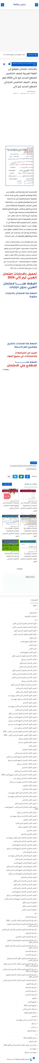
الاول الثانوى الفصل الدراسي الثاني (24, 634)
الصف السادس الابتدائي (28, 877)
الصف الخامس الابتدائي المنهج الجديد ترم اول (21, 848)
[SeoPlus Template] (31, 1059)
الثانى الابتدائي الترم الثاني (27, 667)
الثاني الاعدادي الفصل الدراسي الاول (24, 674)
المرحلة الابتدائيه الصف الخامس (25, 937)
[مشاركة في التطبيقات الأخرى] (9, 476)
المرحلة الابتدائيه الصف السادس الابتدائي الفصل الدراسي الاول (21, 947)
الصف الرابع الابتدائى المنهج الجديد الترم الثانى (21, 870)
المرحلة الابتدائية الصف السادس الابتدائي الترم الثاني (19, 929)
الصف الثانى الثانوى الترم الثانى (25, 823)
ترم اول (33, 1023)
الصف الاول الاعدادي (29, 703)
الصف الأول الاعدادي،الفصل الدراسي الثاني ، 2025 (19, 731)
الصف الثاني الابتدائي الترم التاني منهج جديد (22, 796)
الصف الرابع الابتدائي (29, 852)
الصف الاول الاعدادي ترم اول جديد (25, 728)
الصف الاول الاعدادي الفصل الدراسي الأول (22, 713)
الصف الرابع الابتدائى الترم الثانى (25, 859)
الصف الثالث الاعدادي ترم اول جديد (24, 778)
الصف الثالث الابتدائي (29, 749)
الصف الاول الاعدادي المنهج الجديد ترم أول (22, 717)
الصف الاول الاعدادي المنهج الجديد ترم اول (22, 721)
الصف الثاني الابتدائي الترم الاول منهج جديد (22, 793)
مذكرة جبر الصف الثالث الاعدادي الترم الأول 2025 (20, 1045)
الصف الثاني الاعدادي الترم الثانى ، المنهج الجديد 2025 (21, 808)
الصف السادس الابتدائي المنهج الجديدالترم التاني (20, 899)
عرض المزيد (7, 484)
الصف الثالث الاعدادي (29, 767)
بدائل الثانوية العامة (30, 1013)
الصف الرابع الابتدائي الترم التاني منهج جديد (22, 856)
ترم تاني (33, 1027)
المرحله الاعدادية (30, 991)
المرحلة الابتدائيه (31, 933)
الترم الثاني (32, 649)
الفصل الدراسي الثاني (29, 910)
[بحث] (2, 4)
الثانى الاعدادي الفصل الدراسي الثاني (24, 677)
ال (35, 620)
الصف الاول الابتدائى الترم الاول (26, 692)
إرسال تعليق (30, 577)
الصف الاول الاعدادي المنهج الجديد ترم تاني (22, 724)
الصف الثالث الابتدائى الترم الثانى (25, 753)
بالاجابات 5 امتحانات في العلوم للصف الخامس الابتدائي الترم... (11, 505)
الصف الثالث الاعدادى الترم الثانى (25, 771)
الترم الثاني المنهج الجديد (28, 652)
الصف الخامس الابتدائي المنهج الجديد (24, 845)
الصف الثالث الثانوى (29, 785)
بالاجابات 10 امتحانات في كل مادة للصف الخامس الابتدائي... (11, 556)
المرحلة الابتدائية (31, 469)
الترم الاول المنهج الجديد (28, 641)
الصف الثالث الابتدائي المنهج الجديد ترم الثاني (21, 757)
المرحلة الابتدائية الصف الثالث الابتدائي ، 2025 (21, 920)
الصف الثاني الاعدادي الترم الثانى (25, 803)
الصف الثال (32, 746)
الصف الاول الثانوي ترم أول (27, 739)
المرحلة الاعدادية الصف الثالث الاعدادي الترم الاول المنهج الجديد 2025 (20, 965)
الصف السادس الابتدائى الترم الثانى (24, 888)
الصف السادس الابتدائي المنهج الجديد (24, 892)
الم (35, 913)
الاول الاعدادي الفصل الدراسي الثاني (24, 627)
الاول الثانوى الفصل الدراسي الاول (25, 631)
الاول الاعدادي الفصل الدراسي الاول (24, 623)
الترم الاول (32, 638)
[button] (27, 476)
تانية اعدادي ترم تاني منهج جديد (26, 1020)
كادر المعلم (32, 1041)
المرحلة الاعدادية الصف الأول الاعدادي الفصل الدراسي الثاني (22, 959)
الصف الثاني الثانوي (29, 820)
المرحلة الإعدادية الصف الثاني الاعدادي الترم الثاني (19, 980)
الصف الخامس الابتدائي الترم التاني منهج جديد (24, 64)
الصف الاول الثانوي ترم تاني (27, 742)
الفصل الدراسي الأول (29, 902)
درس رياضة (19, 4)
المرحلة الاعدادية (30, 955)
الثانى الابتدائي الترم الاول (28, 663)
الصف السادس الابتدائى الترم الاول (25, 884)
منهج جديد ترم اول (30, 1052)
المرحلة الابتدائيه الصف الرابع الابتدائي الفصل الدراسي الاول (22, 941)
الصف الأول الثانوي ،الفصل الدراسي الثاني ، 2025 (20, 735)
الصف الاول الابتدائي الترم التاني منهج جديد (22, 695)
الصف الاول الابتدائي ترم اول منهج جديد (23, 699)
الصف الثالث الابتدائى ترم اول (26, 764)
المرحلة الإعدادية (30, 951)
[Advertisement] (19, 31)
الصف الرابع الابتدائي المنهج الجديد (25, 863)
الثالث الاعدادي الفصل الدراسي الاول (24, 656)
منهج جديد (33, 1049)
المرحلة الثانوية (31, 984)
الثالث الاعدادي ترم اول (28, 659)
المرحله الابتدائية (31, 987)
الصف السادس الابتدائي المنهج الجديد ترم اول (21, 895)
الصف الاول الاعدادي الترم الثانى (25, 710)
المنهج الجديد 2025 (30, 1005)
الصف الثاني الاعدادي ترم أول (26, 812)
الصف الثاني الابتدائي (29, 789)
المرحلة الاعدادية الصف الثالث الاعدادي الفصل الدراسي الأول (22, 976)
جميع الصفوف (31, 1031)
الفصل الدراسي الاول (29, 906)
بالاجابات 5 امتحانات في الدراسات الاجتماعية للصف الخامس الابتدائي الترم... (28, 507)
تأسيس (34, 1016)
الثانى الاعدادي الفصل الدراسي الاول (24, 670)
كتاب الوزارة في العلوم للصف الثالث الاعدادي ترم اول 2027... (13, 55)
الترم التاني (32, 645)
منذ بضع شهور (31, 501)
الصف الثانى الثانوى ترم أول (27, 827)
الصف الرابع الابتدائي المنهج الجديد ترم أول (22, 874)
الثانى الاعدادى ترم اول (28, 681)
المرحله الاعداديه (30, 995)
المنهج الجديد (32, 1002)
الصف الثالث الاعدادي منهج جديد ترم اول (23, 782)
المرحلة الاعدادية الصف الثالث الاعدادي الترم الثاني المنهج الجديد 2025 (20, 970)
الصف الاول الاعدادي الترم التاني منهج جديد (22, 706)
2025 (34, 605)
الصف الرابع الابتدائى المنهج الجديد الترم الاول (21, 866)
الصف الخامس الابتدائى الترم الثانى (24, 841)
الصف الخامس (31, 830)
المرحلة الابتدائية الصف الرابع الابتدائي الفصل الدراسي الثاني (22, 925)
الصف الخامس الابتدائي (28, 834)
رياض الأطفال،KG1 (30, 1038)
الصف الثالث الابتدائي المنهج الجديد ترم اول (22, 760)
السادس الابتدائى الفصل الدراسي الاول (23, 685)
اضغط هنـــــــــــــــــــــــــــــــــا (26, 362)
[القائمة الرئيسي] (36, 4)
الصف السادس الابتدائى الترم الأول (25, 881)
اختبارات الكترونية (30, 616)
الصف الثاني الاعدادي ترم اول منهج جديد (23, 816)
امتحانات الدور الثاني (29, 1009)
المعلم (34, 998)
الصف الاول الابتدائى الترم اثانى (26, 688)
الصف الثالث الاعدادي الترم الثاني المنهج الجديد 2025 (18, 775)
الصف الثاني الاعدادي (29, 800)
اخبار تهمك (32, 613)
